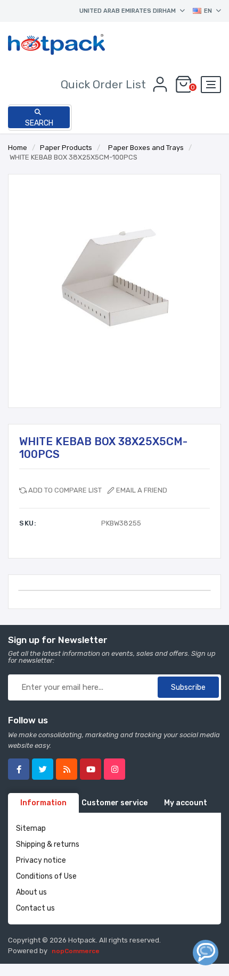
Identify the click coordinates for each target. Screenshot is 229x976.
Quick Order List (103, 84)
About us (31, 892)
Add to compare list (65, 490)
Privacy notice (41, 860)
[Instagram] (114, 769)
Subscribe (188, 687)
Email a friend (141, 490)
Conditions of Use (46, 876)
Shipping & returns (47, 844)
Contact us (35, 908)
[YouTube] (90, 769)
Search (39, 123)
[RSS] (66, 769)
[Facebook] (18, 769)
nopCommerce (76, 951)
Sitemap (31, 828)
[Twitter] (42, 769)
